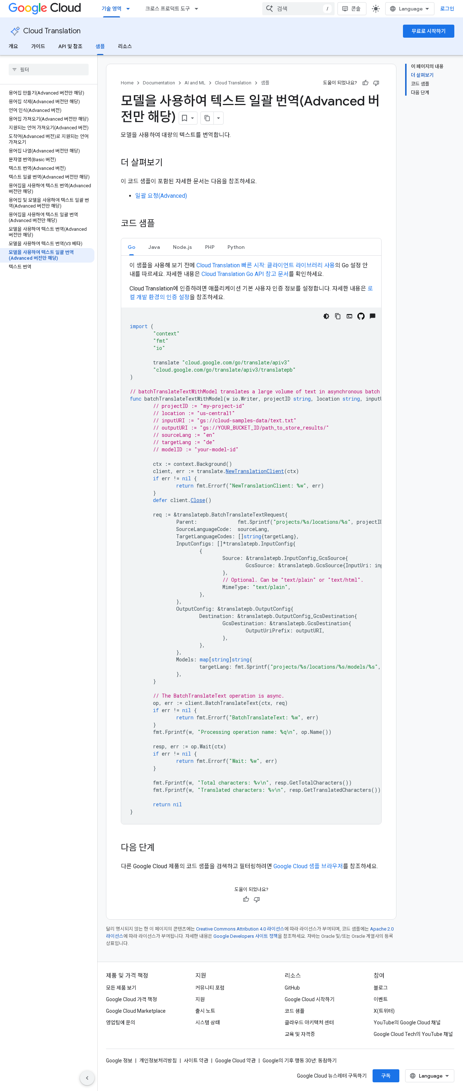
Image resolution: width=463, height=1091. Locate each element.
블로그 (381, 988)
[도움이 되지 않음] (376, 83)
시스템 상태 (207, 1022)
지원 (200, 999)
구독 (386, 1076)
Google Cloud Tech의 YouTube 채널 (413, 1034)
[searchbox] (49, 69)
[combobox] (298, 8)
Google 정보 (119, 1060)
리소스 (125, 46)
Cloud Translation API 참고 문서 (245, 274)
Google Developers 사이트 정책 (245, 936)
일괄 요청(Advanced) (161, 195)
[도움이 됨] (365, 83)
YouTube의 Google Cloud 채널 (407, 1022)
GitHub (292, 988)
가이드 (38, 46)
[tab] (131, 246)
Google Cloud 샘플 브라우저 (308, 866)
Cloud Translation (52, 30)
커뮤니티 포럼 (210, 988)
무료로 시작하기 (429, 31)
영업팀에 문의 (120, 1022)
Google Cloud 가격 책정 (131, 999)
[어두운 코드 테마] (326, 316)
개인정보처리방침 (158, 1060)
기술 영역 (112, 8)
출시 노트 (205, 1011)
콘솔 (356, 8)
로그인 (447, 9)
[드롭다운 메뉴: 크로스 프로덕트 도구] (198, 8)
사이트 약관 (196, 1060)
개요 (13, 46)
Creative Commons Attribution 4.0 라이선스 (240, 929)
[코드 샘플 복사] (338, 316)
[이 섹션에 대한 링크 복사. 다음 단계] (162, 848)
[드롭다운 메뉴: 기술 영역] (130, 8)
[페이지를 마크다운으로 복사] (207, 118)
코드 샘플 (295, 1011)
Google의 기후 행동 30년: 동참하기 (300, 1060)
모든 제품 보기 (121, 988)
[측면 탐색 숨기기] (87, 1078)
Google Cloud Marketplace (136, 1011)
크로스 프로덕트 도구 (167, 8)
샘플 (100, 46)
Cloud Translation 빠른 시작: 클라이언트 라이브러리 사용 (265, 265)
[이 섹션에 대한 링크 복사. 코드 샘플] (162, 224)
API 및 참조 (70, 46)
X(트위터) (384, 1011)
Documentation (159, 82)
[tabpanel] (251, 542)
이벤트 (381, 999)
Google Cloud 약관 (235, 1060)
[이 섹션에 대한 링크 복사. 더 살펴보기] (170, 163)
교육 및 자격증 (300, 1034)
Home (127, 82)
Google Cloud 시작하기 (310, 999)
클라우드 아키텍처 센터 (309, 1022)
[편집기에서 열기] (349, 316)
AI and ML (194, 82)
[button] (131, 246)
